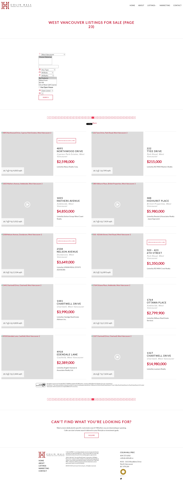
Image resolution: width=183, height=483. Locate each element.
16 (72, 117)
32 (119, 117)
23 (93, 117)
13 (63, 117)
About (141, 5)
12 (60, 117)
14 (66, 117)
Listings (42, 466)
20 (84, 117)
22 (90, 117)
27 (104, 117)
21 (87, 117)
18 (78, 117)
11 (57, 117)
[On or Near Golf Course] (48, 85)
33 (122, 117)
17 (75, 117)
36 (131, 117)
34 (125, 117)
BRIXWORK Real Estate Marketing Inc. (76, 466)
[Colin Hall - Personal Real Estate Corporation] (16, 5)
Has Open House (46, 87)
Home (132, 5)
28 (107, 117)
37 (134, 117)
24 (95, 117)
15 (69, 117)
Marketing (165, 5)
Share (94, 123)
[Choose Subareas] (45, 57)
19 (81, 117)
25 (98, 117)
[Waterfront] (48, 80)
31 (116, 117)
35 (128, 117)
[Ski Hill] (48, 82)
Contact (177, 5)
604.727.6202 (125, 455)
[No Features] (48, 78)
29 (110, 117)
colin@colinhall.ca (126, 458)
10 (54, 117)
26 (101, 117)
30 (113, 117)
